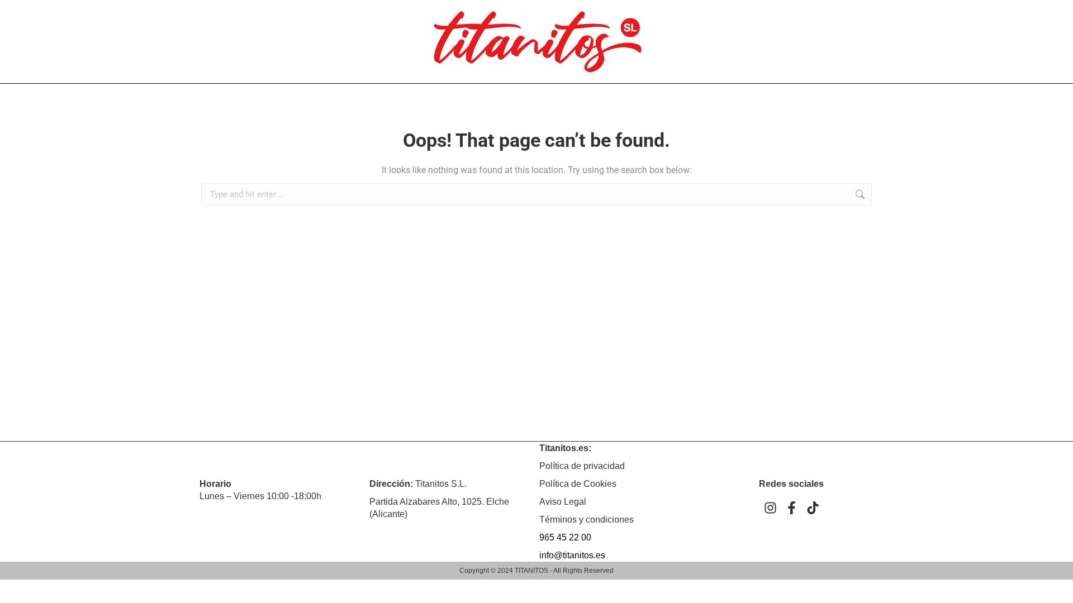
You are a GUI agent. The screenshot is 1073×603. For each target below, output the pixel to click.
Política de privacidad (582, 466)
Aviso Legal (562, 501)
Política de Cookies (577, 484)
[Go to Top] (1056, 586)
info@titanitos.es (572, 555)
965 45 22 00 (565, 537)
